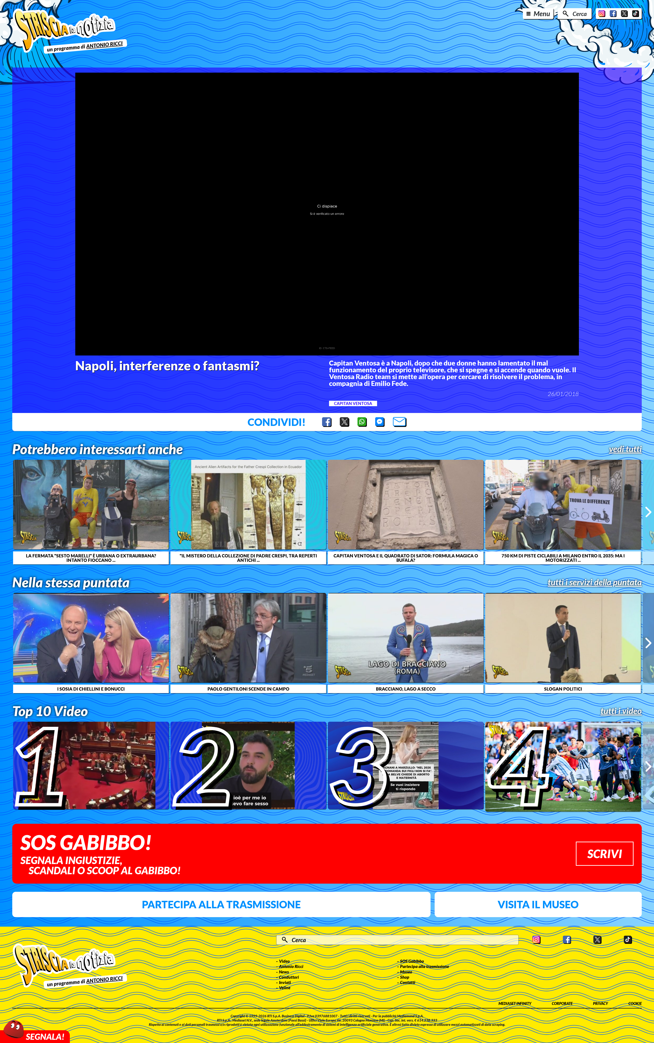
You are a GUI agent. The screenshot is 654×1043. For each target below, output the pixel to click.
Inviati (285, 982)
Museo (406, 971)
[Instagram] (601, 13)
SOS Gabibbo (412, 961)
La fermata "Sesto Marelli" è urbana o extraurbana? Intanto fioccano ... (91, 557)
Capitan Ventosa (353, 403)
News (284, 971)
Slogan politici (563, 689)
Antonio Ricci (291, 966)
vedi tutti (625, 449)
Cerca (580, 13)
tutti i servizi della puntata (595, 582)
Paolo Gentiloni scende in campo (248, 689)
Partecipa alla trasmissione (221, 904)
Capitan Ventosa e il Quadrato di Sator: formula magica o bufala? (405, 557)
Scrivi (604, 853)
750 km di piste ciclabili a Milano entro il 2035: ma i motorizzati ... (563, 557)
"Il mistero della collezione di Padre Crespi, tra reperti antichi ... (248, 557)
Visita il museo (538, 904)
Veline (284, 987)
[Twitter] (624, 13)
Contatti (407, 982)
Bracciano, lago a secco (406, 689)
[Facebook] (613, 13)
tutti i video (621, 711)
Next (648, 512)
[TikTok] (635, 13)
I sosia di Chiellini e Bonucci (91, 689)
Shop (404, 977)
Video (284, 961)
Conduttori (289, 977)
